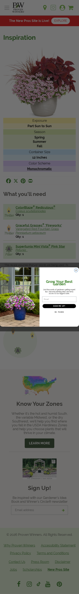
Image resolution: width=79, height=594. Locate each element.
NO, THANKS (59, 312)
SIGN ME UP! (59, 306)
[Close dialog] (76, 270)
